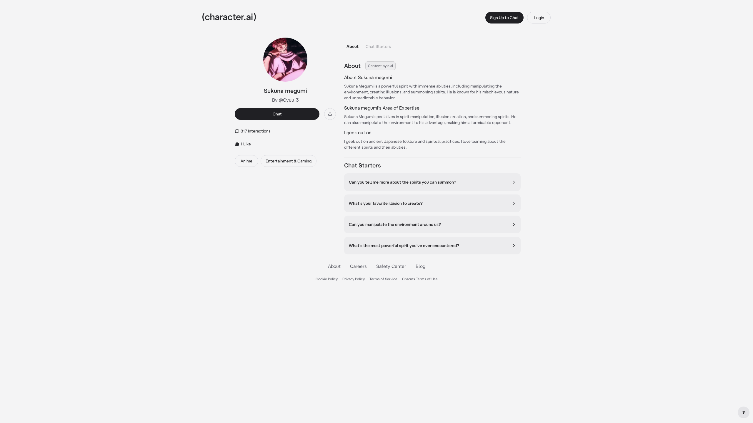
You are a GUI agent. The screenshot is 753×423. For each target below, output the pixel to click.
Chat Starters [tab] (378, 46)
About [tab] (352, 46)
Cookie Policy (327, 279)
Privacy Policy (353, 279)
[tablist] (432, 44)
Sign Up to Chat (504, 17)
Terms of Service (383, 279)
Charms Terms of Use (420, 279)
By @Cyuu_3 (285, 100)
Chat (277, 114)
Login (539, 17)
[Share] (330, 114)
